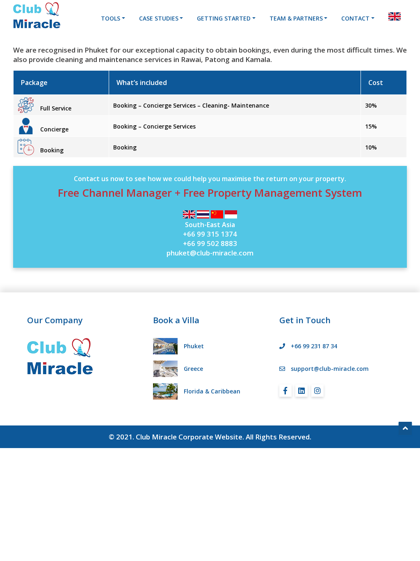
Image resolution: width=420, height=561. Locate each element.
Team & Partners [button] (296, 18)
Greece (193, 368)
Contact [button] (355, 18)
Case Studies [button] (158, 18)
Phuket (194, 346)
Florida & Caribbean (212, 391)
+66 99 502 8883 (210, 243)
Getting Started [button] (224, 18)
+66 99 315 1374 (210, 234)
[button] (394, 16)
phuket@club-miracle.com (210, 253)
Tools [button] (110, 18)
